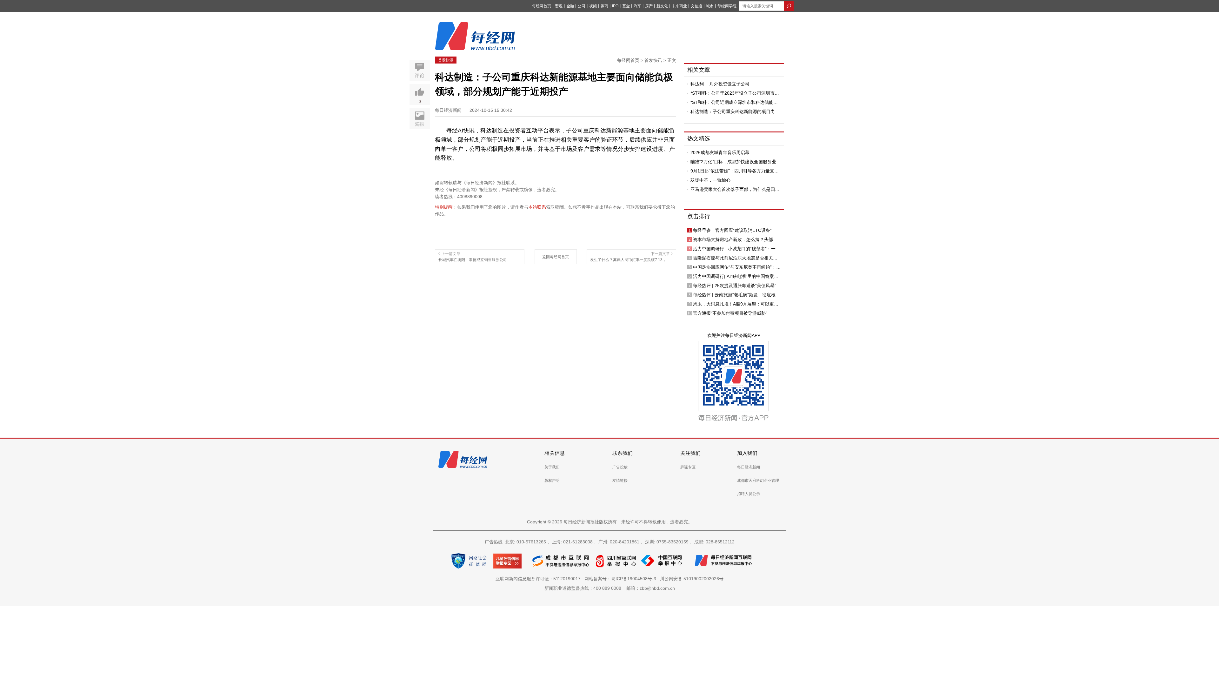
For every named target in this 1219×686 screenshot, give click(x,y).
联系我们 (622, 453)
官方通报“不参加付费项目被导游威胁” (730, 313)
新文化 (662, 6)
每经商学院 (726, 6)
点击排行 (698, 216)
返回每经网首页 (555, 257)
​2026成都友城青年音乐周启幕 (719, 152)
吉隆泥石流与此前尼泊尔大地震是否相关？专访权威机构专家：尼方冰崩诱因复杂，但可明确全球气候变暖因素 (735, 258)
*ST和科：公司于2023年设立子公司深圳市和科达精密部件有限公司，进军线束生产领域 (734, 93)
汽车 (637, 6)
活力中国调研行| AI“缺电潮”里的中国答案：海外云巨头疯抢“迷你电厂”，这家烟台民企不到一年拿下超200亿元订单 (737, 276)
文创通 (696, 6)
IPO (615, 6)
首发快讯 (445, 60)
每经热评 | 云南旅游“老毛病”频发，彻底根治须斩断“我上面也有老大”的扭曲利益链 (736, 295)
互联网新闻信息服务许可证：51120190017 (539, 578)
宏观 (559, 6)
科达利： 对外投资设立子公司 (719, 84)
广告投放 (620, 467)
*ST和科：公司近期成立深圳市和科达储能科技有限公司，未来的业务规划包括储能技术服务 (734, 102)
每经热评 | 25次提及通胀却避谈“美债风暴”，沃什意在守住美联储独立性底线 (737, 285)
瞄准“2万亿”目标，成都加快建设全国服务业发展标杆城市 (735, 161)
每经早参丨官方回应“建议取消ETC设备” (732, 230)
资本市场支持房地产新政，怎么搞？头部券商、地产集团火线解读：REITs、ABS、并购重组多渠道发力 (736, 239)
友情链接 (620, 480)
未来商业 (679, 6)
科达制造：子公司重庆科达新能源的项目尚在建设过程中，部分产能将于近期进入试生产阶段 (734, 111)
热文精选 (698, 138)
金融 (570, 6)
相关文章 (698, 70)
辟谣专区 (688, 467)
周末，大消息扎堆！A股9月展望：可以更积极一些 (735, 304)
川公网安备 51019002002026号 (691, 578)
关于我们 (552, 467)
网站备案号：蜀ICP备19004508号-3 (621, 578)
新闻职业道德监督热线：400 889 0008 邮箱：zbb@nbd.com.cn (609, 588)
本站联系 (537, 207)
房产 (649, 6)
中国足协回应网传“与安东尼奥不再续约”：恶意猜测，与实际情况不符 (737, 267)
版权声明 (552, 480)
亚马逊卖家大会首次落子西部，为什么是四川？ (732, 189)
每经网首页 (541, 6)
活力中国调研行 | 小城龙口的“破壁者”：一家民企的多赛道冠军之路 (736, 248)
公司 (581, 6)
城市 (710, 6)
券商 (604, 6)
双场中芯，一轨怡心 (710, 180)
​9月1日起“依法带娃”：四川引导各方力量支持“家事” (734, 171)
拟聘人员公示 (748, 494)
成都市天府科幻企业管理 (758, 480)
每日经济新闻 (748, 467)
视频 (593, 6)
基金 (626, 6)
